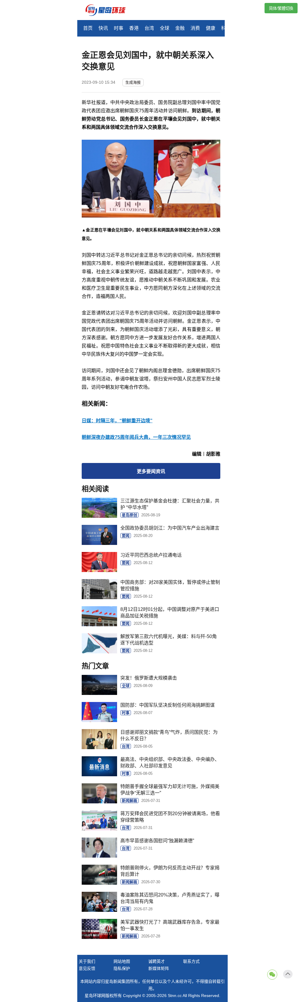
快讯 (103, 28)
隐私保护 (122, 968)
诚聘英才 (156, 961)
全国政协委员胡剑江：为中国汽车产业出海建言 (169, 527)
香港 (134, 28)
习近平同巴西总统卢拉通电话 (151, 555)
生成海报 (133, 82)
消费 (195, 28)
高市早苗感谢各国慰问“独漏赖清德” (157, 840)
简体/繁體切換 (281, 8)
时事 (118, 28)
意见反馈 (87, 968)
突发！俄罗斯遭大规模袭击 (148, 677)
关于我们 (87, 961)
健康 (210, 28)
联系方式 (191, 961)
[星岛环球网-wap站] (109, 10)
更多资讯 (151, 471)
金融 (180, 28)
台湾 (149, 28)
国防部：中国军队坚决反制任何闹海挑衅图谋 (167, 705)
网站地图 (122, 961)
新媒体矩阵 (158, 968)
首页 (88, 28)
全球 (164, 28)
